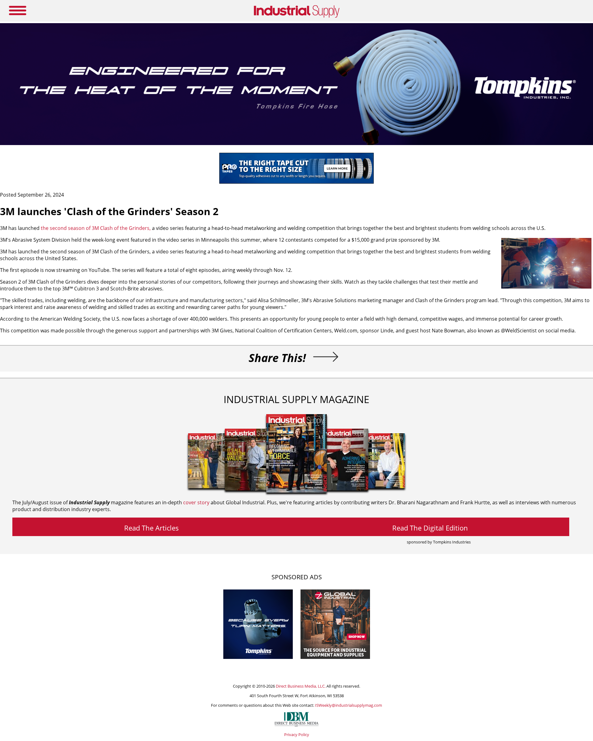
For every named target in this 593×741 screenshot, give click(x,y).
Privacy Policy (296, 734)
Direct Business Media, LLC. (301, 686)
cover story (196, 502)
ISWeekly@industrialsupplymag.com (348, 705)
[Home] (296, 16)
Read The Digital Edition (430, 527)
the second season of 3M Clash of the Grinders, (96, 228)
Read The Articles (151, 527)
